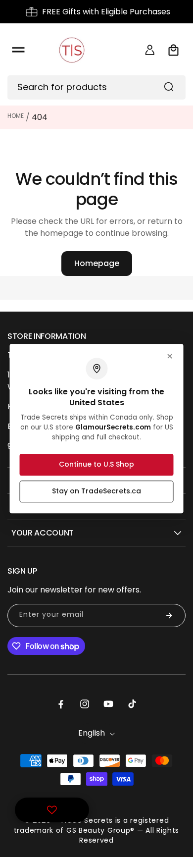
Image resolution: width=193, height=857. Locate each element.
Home (15, 115)
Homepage (96, 263)
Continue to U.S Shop (96, 464)
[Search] (169, 87)
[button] (18, 50)
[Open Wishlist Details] (52, 810)
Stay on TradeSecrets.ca (96, 491)
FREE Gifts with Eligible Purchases (106, 11)
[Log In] (150, 50)
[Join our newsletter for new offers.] (169, 615)
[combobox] (96, 87)
